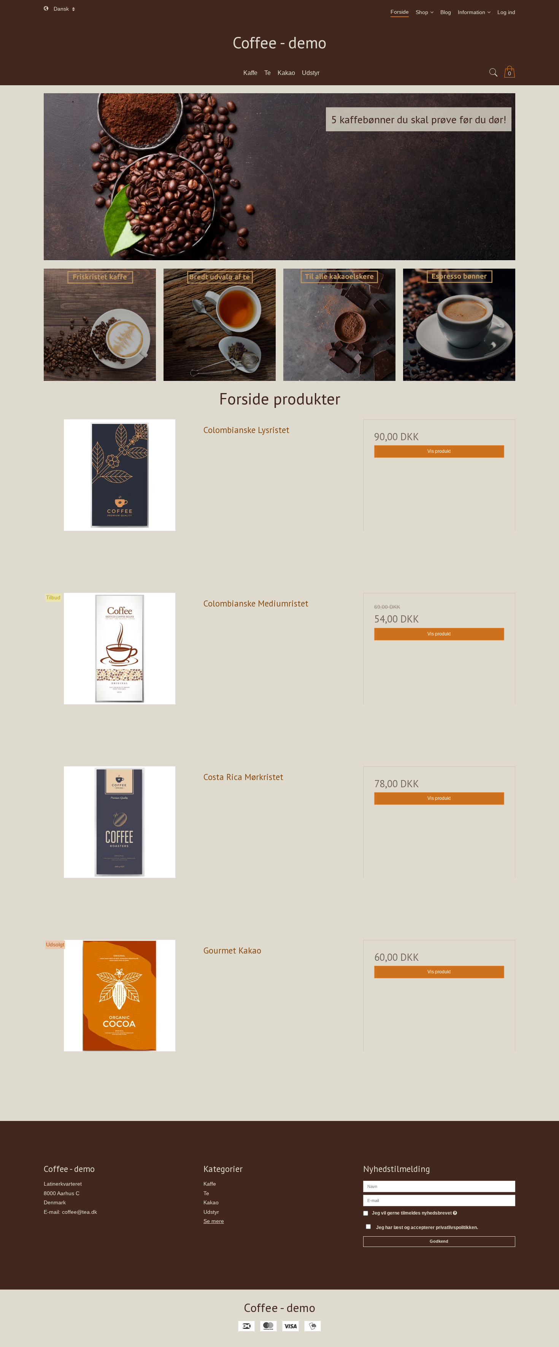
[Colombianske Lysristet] (120, 495)
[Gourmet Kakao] (120, 1016)
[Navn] (439, 1186)
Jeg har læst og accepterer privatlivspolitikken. (427, 1227)
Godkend (439, 1241)
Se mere (213, 1221)
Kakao (211, 1202)
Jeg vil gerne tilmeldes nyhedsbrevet (414, 1213)
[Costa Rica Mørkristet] (120, 842)
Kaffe (209, 1184)
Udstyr (211, 1212)
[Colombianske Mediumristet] (120, 669)
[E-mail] (439, 1200)
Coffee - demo (280, 43)
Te (206, 1193)
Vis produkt (439, 451)
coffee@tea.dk (79, 1212)
